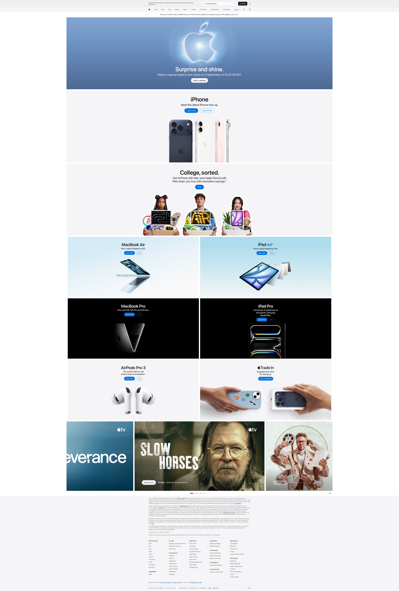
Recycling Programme (195, 562)
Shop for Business (215, 546)
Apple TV (171, 558)
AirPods (151, 557)
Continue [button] (243, 3)
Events (232, 574)
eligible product (181, 498)
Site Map (215, 588)
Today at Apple (193, 549)
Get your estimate (266, 379)
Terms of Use (193, 588)
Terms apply (237, 503)
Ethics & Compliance (236, 571)
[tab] (196, 493)
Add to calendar (199, 80)
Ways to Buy (192, 559)
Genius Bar (192, 546)
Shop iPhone (207, 111)
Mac (150, 546)
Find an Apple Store (165, 582)
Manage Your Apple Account (177, 543)
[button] (219, 3)
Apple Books (172, 571)
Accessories (152, 565)
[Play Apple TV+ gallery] (330, 493)
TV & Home (152, 559)
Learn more (191, 111)
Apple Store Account (175, 546)
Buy (139, 253)
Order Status (193, 565)
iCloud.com (172, 549)
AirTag (150, 562)
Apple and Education (215, 553)
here (153, 523)
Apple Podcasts (173, 569)
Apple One (172, 555)
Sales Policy (202, 588)
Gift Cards (151, 567)
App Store (172, 574)
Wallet (150, 574)
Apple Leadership (235, 563)
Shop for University (215, 558)
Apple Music (172, 561)
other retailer (176, 582)
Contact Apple (234, 577)
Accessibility (233, 543)
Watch (150, 554)
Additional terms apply (229, 512)
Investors (232, 569)
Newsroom (233, 561)
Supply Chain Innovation (237, 554)
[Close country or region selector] (250, 4)
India (249, 588)
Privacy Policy (183, 588)
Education (233, 546)
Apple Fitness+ (173, 566)
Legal (209, 588)
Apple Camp (192, 554)
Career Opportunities (236, 566)
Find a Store (192, 543)
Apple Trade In (193, 557)
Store (150, 543)
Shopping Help (193, 567)
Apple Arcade (173, 563)
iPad (150, 549)
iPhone (151, 551)
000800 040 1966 (196, 582)
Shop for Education (215, 555)
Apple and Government (216, 572)
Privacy (232, 551)
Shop (236, 14)
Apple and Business (215, 543)
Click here (161, 507)
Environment (233, 549)
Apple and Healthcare (216, 565)
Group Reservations (195, 551)
